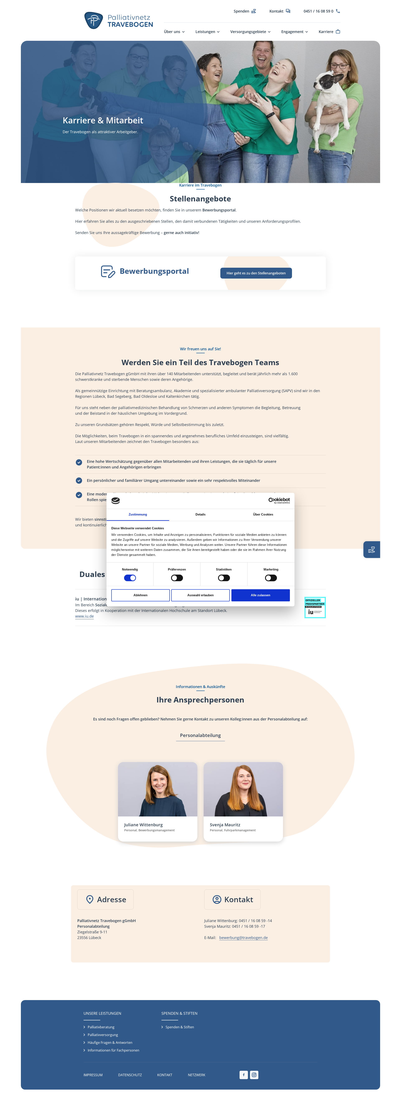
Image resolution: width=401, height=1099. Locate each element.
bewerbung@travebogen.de (243, 937)
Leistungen (205, 31)
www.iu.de (84, 616)
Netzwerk (196, 1075)
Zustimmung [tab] (138, 514)
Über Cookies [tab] (263, 514)
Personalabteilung (200, 735)
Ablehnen (140, 595)
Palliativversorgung (103, 1034)
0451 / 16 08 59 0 (318, 11)
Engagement (292, 31)
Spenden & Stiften (180, 1027)
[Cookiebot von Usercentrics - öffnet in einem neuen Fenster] (271, 501)
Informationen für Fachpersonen (113, 1050)
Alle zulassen (260, 595)
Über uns (172, 31)
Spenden (241, 11)
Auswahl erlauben (200, 595)
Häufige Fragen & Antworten (110, 1042)
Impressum (93, 1075)
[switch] (177, 577)
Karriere (326, 31)
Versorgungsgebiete (248, 31)
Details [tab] (200, 514)
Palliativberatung (101, 1027)
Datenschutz (130, 1075)
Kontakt (276, 11)
